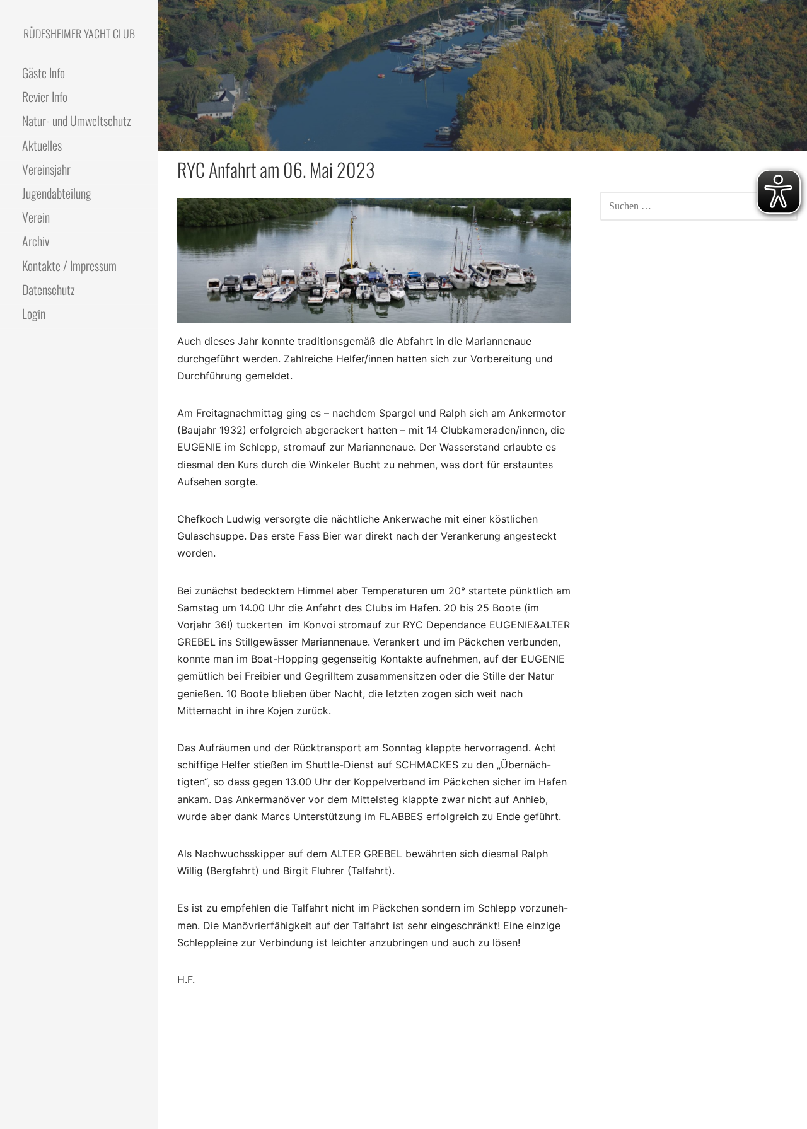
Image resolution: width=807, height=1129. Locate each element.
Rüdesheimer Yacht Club (79, 33)
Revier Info (44, 96)
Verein (36, 216)
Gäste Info (43, 72)
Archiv (35, 240)
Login (33, 313)
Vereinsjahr (46, 168)
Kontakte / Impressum (69, 265)
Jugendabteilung (56, 192)
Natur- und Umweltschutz (76, 120)
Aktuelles (42, 145)
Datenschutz (48, 289)
